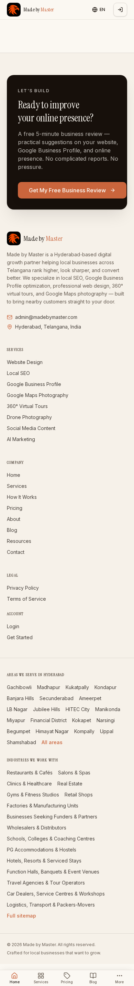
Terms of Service (26, 599)
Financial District (49, 720)
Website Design (25, 362)
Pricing (14, 508)
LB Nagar (17, 709)
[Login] (120, 10)
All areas (52, 742)
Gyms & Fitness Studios (33, 794)
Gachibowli (19, 687)
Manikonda (107, 709)
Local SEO (18, 373)
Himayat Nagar (52, 731)
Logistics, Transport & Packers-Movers (51, 905)
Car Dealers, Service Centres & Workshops (56, 894)
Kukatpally (77, 687)
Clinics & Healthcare (29, 783)
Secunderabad (57, 698)
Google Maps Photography (37, 395)
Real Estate (69, 783)
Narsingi (106, 720)
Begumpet (18, 731)
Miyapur (16, 720)
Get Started (20, 637)
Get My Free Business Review (67, 190)
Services (17, 486)
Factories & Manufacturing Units (42, 805)
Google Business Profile (34, 384)
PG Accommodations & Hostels (41, 850)
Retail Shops (79, 794)
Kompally (84, 731)
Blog (12, 530)
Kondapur (105, 687)
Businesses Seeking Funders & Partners (52, 816)
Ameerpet (90, 698)
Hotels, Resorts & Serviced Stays (44, 861)
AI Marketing (21, 439)
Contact (15, 552)
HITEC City (78, 709)
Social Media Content (31, 428)
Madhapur (48, 687)
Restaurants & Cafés (30, 772)
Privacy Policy (23, 588)
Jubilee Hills (46, 709)
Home (13, 475)
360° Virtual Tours (27, 406)
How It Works (22, 497)
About (13, 519)
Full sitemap (21, 916)
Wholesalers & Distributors (36, 827)
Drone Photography (29, 417)
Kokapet (81, 720)
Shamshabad (21, 742)
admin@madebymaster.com (46, 317)
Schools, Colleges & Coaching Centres (51, 839)
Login (13, 626)
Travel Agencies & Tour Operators (46, 883)
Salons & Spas (74, 772)
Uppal (106, 731)
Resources (19, 541)
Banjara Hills (20, 698)
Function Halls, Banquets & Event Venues (53, 872)
